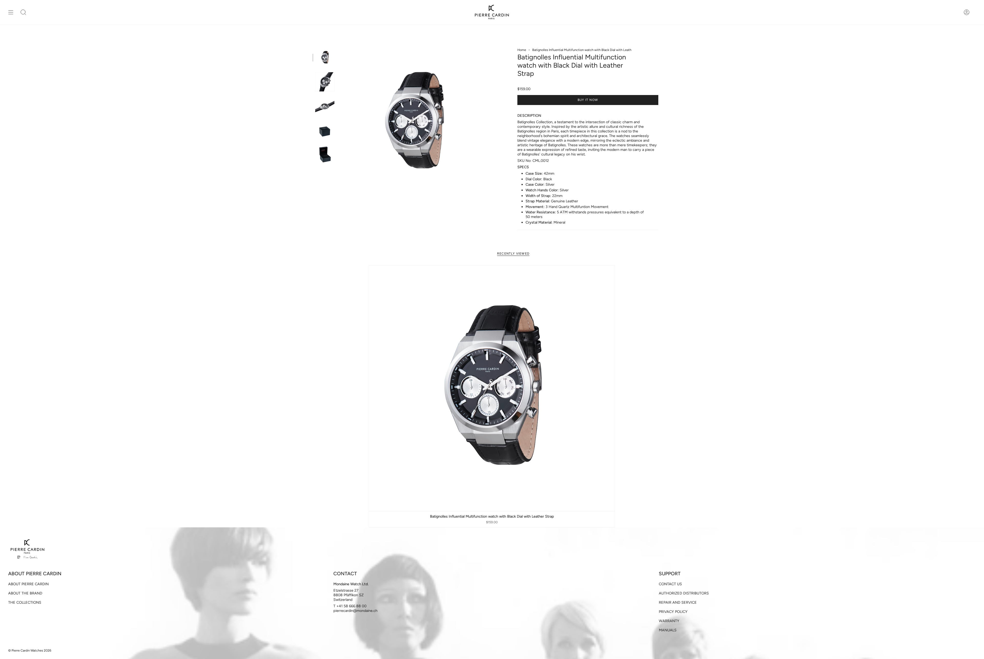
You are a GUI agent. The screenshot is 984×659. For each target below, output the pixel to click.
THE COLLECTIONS (24, 602)
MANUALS (667, 630)
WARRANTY (669, 621)
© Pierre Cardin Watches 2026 (29, 650)
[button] (23, 12)
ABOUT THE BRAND (25, 593)
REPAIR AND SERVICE (678, 602)
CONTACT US (670, 584)
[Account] (966, 12)
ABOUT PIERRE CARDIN (28, 584)
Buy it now (588, 100)
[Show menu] (11, 12)
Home (521, 50)
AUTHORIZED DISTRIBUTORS (684, 593)
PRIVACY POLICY (673, 611)
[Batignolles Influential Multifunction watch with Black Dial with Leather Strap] (492, 388)
